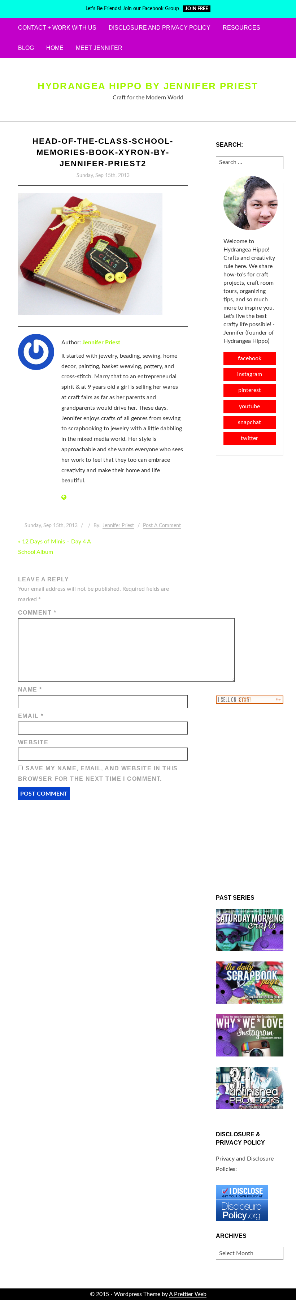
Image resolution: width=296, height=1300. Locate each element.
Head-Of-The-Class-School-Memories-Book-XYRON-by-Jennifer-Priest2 (103, 152)
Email (30, 716)
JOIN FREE (196, 9)
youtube (249, 406)
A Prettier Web (187, 1294)
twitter (249, 438)
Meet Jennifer (99, 48)
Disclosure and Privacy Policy (159, 28)
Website (33, 742)
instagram (249, 374)
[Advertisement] (250, 574)
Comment (37, 613)
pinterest (249, 390)
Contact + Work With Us (57, 28)
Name (30, 689)
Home (55, 48)
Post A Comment (162, 525)
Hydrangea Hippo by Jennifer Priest (148, 86)
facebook (249, 358)
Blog (26, 48)
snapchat (249, 422)
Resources (241, 28)
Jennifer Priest (101, 342)
